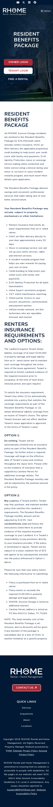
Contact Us (24, 687)
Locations (26, 726)
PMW (9, 750)
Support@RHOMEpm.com (21, 789)
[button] (18, 2)
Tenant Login (18, 70)
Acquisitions (26, 713)
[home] (14, 11)
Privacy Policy (30, 750)
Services (26, 707)
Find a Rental (18, 79)
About (26, 720)
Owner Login (18, 62)
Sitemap (17, 750)
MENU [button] (47, 11)
